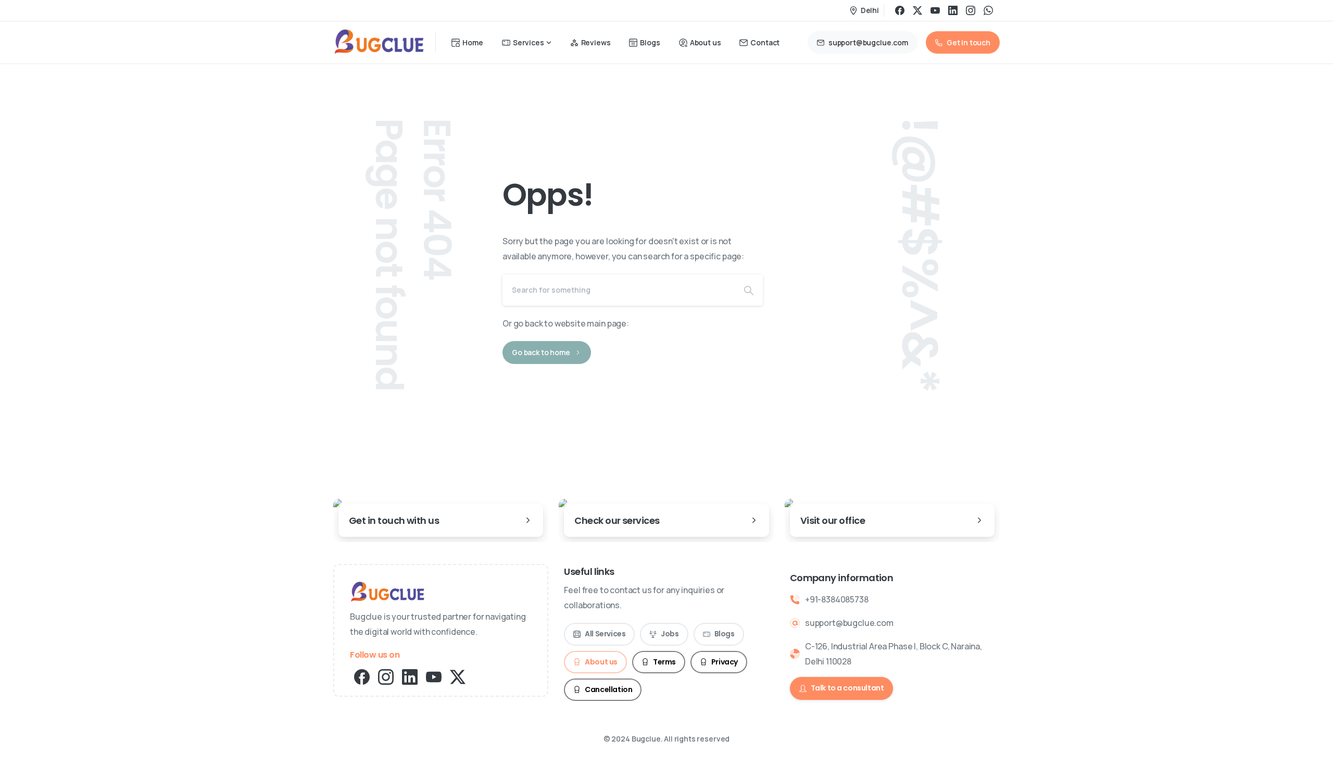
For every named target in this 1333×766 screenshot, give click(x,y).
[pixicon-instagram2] (386, 676)
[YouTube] (935, 10)
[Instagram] (970, 10)
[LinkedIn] (953, 10)
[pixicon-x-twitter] (458, 676)
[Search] (749, 290)
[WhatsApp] (988, 10)
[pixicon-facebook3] (362, 676)
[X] (917, 10)
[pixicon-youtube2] (434, 676)
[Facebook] (900, 10)
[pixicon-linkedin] (410, 676)
